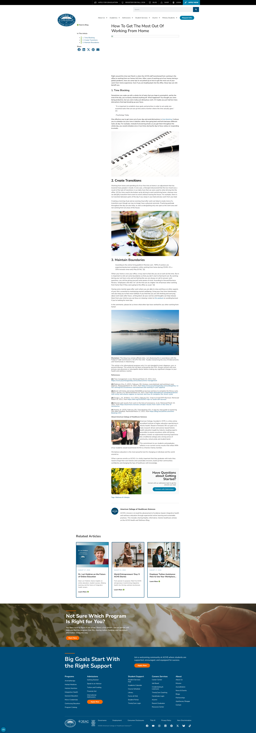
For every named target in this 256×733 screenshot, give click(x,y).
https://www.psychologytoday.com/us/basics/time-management (134, 380)
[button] (79, 49)
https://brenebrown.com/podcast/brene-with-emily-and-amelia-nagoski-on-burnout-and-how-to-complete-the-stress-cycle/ (144, 393)
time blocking (167, 119)
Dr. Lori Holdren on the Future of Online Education (91, 575)
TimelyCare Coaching (159, 692)
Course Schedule (134, 689)
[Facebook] (147, 726)
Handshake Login (158, 696)
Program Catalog (71, 707)
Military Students (168, 18)
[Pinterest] (171, 726)
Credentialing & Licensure (157, 688)
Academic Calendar (135, 685)
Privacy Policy (166, 720)
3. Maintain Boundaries (90, 42)
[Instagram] (159, 726)
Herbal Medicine (71, 684)
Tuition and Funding (94, 687)
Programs (69, 676)
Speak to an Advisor (94, 684)
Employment (117, 720)
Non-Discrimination (184, 720)
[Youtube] (153, 726)
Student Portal (133, 700)
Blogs (178, 694)
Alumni (155, 18)
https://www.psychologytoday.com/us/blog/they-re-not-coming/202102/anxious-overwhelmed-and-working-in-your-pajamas (145, 386)
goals (142, 106)
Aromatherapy (70, 681)
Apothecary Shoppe (183, 701)
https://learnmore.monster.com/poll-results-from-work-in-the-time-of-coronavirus (141, 405)
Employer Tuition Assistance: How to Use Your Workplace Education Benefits (162, 575)
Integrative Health (71, 692)
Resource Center (158, 707)
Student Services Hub (134, 681)
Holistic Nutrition (71, 688)
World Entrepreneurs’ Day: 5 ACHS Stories (127, 575)
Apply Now (95, 702)
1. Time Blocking (88, 38)
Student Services (141, 18)
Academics (113, 18)
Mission (178, 683)
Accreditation (180, 687)
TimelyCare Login (134, 703)
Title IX (152, 720)
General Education (71, 696)
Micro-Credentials (71, 700)
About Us (101, 18)
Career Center (157, 680)
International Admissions (91, 696)
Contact (178, 705)
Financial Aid (91, 691)
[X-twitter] (177, 726)
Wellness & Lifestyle (122, 497)
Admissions (126, 18)
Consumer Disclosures (136, 720)
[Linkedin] (165, 726)
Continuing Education (72, 703)
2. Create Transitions (90, 40)
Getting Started (92, 680)
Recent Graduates (158, 703)
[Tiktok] (190, 726)
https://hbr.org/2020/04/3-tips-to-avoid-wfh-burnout (147, 399)
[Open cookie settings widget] (3, 729)
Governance (102, 720)
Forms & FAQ (133, 696)
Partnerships (180, 698)
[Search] (196, 9)
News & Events (181, 690)
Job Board (155, 683)
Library (130, 692)
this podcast (159, 298)
